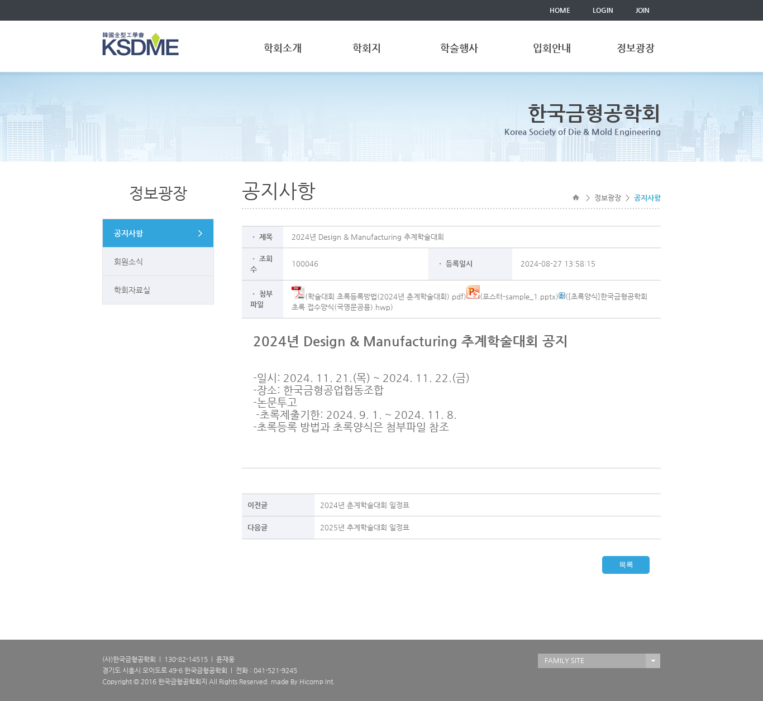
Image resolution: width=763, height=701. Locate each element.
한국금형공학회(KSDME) (140, 44)
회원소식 (128, 261)
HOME (560, 10)
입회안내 (552, 48)
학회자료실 (132, 290)
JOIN (643, 10)
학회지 (366, 48)
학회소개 (283, 48)
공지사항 (128, 233)
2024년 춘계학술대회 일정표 (364, 505)
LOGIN (603, 10)
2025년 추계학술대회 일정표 (364, 527)
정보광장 (636, 48)
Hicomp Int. (317, 681)
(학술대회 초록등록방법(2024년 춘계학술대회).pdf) (385, 296)
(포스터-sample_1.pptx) (519, 296)
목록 (626, 564)
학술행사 (459, 48)
